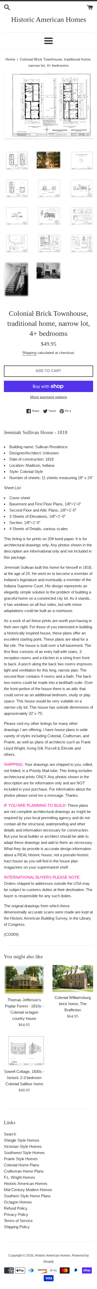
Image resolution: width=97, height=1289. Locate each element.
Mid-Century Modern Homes (28, 1190)
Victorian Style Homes (23, 1146)
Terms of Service (18, 1220)
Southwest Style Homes (24, 1152)
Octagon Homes (18, 1202)
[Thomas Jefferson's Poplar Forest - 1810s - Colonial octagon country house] (24, 979)
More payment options (48, 397)
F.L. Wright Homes (19, 1177)
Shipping (29, 353)
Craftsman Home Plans (24, 1171)
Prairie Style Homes (21, 1159)
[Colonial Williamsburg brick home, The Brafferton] (73, 978)
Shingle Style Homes (21, 1140)
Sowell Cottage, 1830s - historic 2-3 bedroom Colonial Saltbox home (24, 1077)
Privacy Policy (16, 1214)
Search (10, 1134)
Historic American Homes (48, 19)
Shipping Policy (17, 1227)
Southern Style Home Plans (27, 1196)
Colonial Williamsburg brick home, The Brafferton (73, 1003)
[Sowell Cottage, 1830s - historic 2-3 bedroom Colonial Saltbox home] (24, 1051)
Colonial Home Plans (21, 1165)
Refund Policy (15, 1208)
